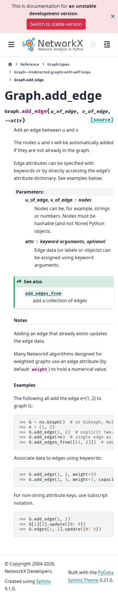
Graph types (58, 64)
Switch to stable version (56, 24)
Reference (29, 64)
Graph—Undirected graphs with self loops (52, 72)
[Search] (93, 44)
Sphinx (43, 581)
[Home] (10, 64)
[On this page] (106, 44)
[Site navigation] (11, 44)
